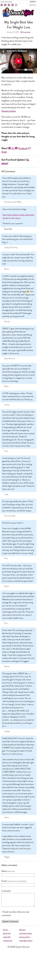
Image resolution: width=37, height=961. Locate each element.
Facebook (23, 148)
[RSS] (13, 5)
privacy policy (24, 936)
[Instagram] (16, 5)
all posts (22, 929)
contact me (7, 940)
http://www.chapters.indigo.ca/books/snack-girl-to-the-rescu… (18, 216)
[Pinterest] (2, 5)
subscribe (7, 936)
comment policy (25, 933)
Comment (6, 891)
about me (7, 933)
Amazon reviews (8, 111)
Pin (12, 148)
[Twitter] (9, 5)
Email (3, 881)
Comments (25, 32)
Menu (31, 5)
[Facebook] (5, 5)
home (5, 929)
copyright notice (25, 940)
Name (4, 871)
